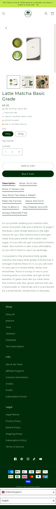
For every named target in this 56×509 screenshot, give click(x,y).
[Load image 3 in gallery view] (42, 82)
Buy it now (28, 173)
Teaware (10, 333)
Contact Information (17, 377)
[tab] (8, 184)
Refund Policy (13, 427)
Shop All (10, 314)
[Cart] (52, 13)
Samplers (11, 340)
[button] (3, 13)
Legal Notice (12, 414)
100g (7, 133)
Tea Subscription (15, 346)
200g (21, 133)
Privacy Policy (13, 421)
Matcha (10, 320)
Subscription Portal (16, 396)
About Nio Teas (14, 364)
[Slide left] (3, 82)
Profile (9, 390)
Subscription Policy (16, 440)
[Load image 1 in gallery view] (13, 82)
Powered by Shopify (33, 486)
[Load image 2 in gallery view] (27, 82)
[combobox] (28, 492)
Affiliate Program (15, 371)
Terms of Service (15, 446)
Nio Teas (24, 486)
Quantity (6, 146)
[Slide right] (53, 82)
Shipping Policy (14, 434)
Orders (9, 383)
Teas (8, 327)
